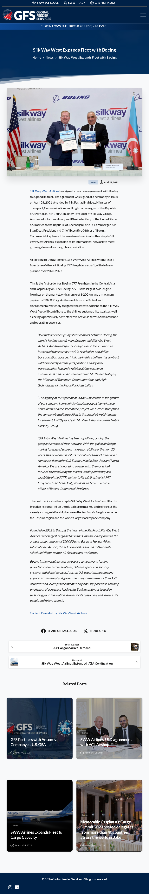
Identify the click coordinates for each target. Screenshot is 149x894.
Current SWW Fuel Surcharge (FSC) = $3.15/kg (74, 26)
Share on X (98, 630)
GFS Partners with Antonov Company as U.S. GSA (33, 742)
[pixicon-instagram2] (10, 887)
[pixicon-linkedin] (17, 887)
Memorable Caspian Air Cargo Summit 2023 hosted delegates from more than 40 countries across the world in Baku (106, 829)
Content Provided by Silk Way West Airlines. (59, 613)
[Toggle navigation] (143, 15)
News (50, 57)
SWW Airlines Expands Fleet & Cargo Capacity (36, 835)
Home (36, 57)
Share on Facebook (62, 630)
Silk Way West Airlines (44, 191)
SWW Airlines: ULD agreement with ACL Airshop (106, 742)
